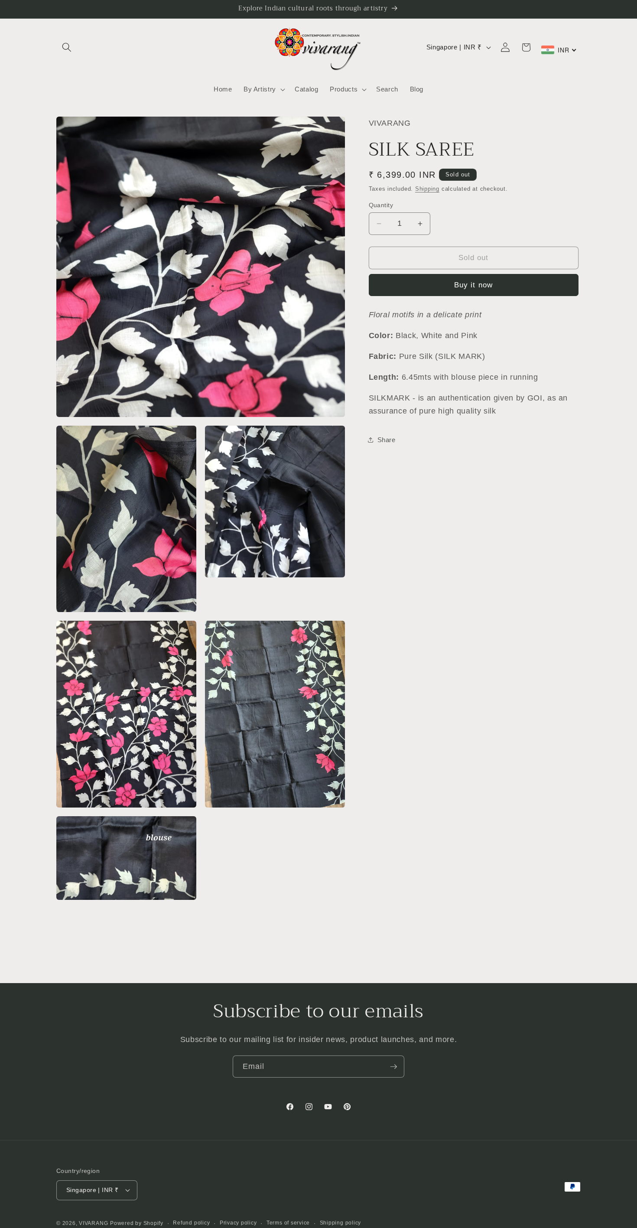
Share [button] (386, 439)
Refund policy (191, 1223)
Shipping (427, 189)
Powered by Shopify (136, 1223)
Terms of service (288, 1223)
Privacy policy (238, 1223)
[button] (66, 47)
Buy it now (473, 285)
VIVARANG (93, 1223)
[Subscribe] (393, 1066)
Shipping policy (340, 1223)
